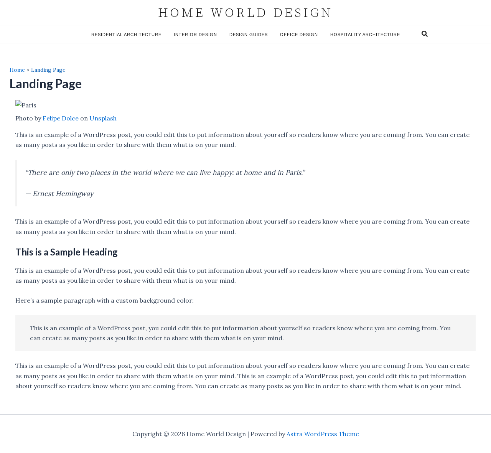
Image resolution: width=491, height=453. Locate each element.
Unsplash (103, 118)
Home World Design (245, 12)
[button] (425, 34)
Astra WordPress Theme (323, 434)
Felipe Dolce (61, 118)
